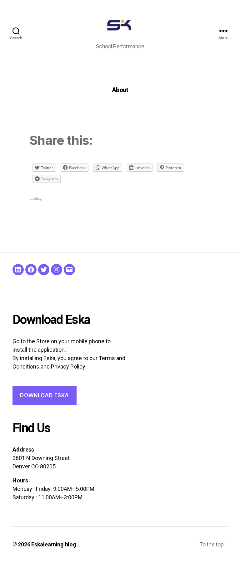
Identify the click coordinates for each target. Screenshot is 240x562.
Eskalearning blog (53, 544)
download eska (44, 395)
